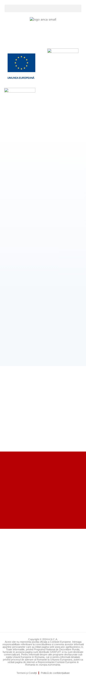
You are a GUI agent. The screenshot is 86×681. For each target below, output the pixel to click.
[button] (43, 8)
